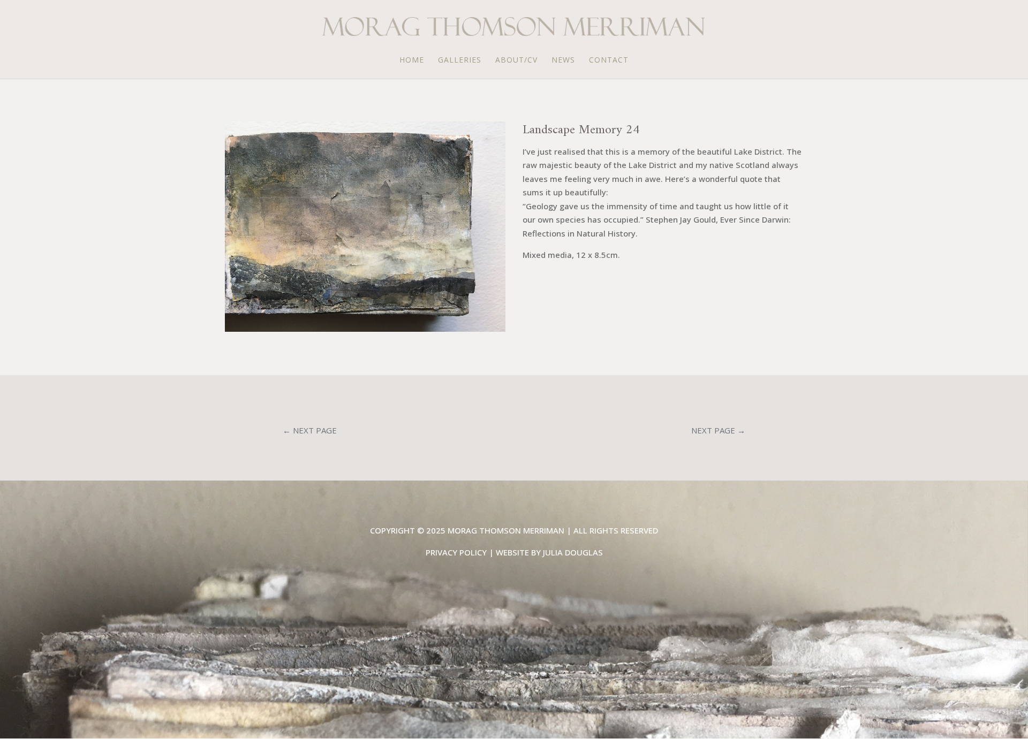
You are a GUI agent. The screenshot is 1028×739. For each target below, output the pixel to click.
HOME (411, 60)
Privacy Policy (456, 552)
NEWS (563, 60)
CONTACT (609, 60)
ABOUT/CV (516, 60)
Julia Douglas (573, 552)
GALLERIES (459, 60)
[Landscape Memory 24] (365, 331)
